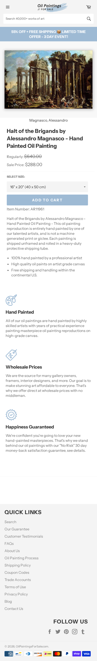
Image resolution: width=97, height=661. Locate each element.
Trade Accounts (18, 579)
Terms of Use (15, 587)
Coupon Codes (17, 572)
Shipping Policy (18, 565)
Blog (8, 601)
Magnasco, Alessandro (48, 120)
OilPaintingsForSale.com (32, 646)
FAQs (9, 543)
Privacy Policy (16, 594)
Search (10, 522)
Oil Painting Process (22, 558)
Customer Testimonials (24, 536)
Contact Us (14, 608)
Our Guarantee (17, 529)
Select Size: (16, 176)
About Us (12, 550)
